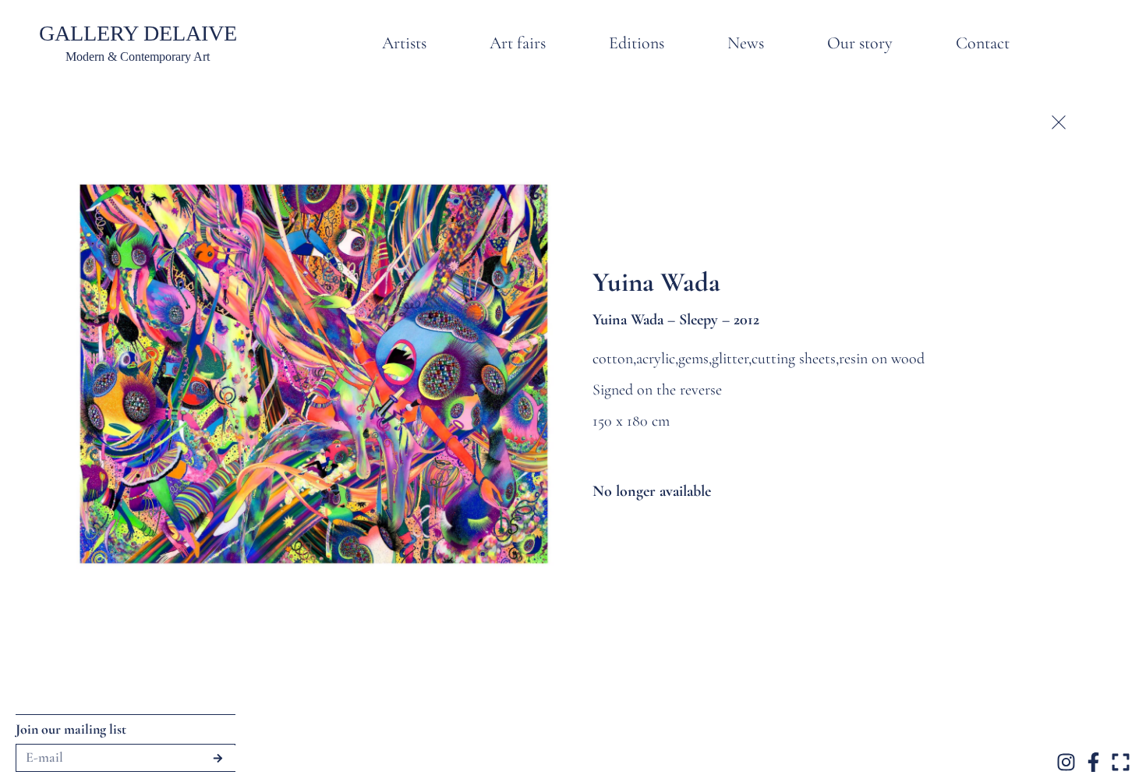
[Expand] (1120, 762)
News (745, 43)
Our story (860, 43)
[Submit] (218, 758)
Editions (636, 43)
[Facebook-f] (1093, 762)
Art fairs (518, 43)
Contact (983, 43)
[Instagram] (1066, 762)
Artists (404, 43)
